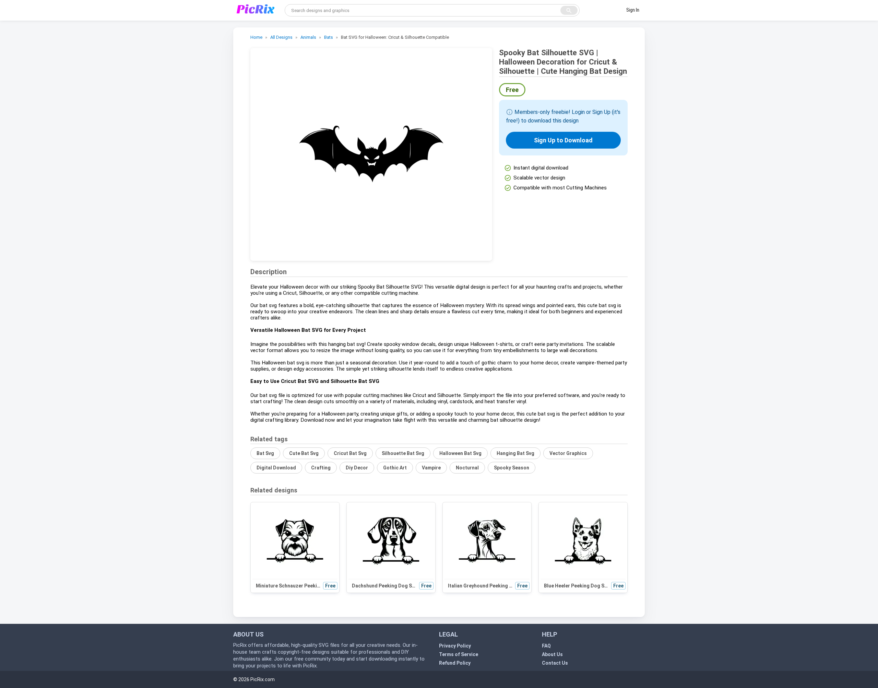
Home (256, 37)
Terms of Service (458, 654)
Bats (328, 37)
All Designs (281, 37)
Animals (308, 37)
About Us (552, 654)
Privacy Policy (455, 646)
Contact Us (555, 663)
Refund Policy (455, 663)
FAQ (546, 646)
